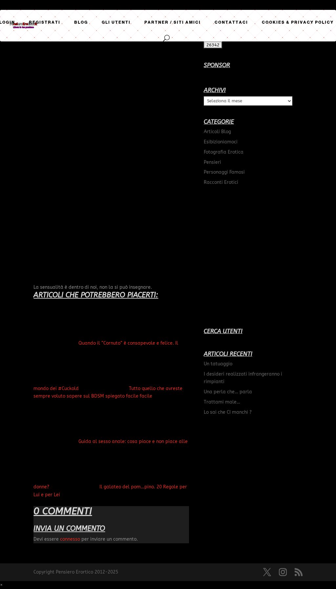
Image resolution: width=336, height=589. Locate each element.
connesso (70, 539)
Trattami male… (222, 402)
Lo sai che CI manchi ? (228, 412)
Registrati (44, 22)
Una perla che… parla (228, 392)
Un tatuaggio (218, 364)
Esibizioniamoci (221, 142)
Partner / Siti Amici (172, 22)
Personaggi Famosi (224, 172)
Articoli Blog (217, 132)
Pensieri (212, 162)
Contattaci (231, 22)
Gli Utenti (116, 22)
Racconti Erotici (221, 182)
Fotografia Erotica (223, 152)
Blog (81, 22)
